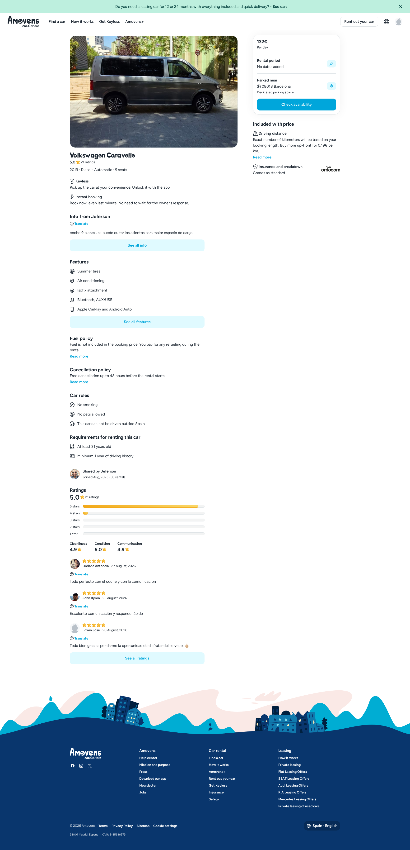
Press (143, 772)
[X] (90, 766)
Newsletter (148, 785)
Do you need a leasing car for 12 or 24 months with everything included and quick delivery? (201, 6)
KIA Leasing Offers (292, 792)
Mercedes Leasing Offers (297, 799)
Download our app (152, 779)
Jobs (143, 792)
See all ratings (137, 658)
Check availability (296, 104)
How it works (82, 21)
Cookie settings (165, 826)
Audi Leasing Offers (293, 785)
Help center (148, 758)
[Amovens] (23, 21)
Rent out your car (359, 21)
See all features (137, 322)
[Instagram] (81, 766)
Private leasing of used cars (299, 806)
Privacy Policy (122, 826)
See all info (137, 245)
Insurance (216, 792)
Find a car (57, 21)
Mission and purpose (154, 765)
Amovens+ (134, 21)
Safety (214, 799)
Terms (103, 826)
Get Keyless (109, 21)
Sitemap (143, 826)
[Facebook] (72, 766)
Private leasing (289, 765)
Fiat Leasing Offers (292, 772)
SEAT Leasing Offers (293, 779)
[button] (402, 6)
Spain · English (324, 825)
